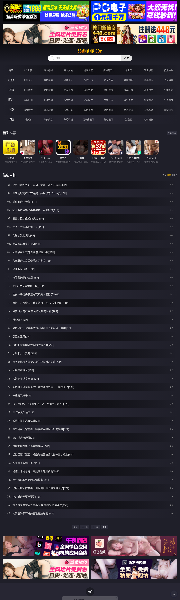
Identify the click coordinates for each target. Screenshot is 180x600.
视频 (11, 80)
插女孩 (28, 119)
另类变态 (168, 90)
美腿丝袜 (108, 99)
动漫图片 (88, 99)
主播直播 (148, 80)
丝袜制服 (128, 80)
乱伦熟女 (148, 90)
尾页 (105, 527)
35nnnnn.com (90, 51)
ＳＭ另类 (168, 80)
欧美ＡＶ (68, 80)
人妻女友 (68, 109)
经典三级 (128, 90)
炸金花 (128, 70)
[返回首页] (174, 593)
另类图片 (168, 99)
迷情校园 (108, 109)
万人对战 (68, 70)
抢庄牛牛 (168, 70)
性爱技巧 (168, 109)
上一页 (85, 527)
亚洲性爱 (28, 90)
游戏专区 (88, 70)
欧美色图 (68, 99)
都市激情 (28, 109)
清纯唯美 (128, 99)
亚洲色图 (48, 99)
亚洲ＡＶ (28, 80)
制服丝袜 (108, 90)
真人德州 (48, 70)
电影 (11, 90)
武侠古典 (88, 109)
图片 (11, 100)
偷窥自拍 (28, 99)
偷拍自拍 (48, 90)
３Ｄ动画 (88, 80)
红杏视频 (108, 119)
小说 (11, 110)
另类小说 (128, 109)
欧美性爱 (88, 90)
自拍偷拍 (48, 80)
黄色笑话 (148, 109)
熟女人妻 (108, 80)
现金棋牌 (148, 70)
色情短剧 (148, 119)
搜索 (126, 58)
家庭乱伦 (48, 109)
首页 (75, 527)
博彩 (11, 70)
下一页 (95, 527)
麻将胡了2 (108, 70)
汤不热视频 (88, 119)
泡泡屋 (128, 119)
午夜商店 (48, 119)
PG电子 (28, 70)
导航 (11, 119)
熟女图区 (148, 99)
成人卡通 (68, 90)
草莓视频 (68, 119)
